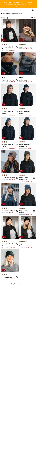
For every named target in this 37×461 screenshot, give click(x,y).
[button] (18, 4)
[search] (19, 10)
